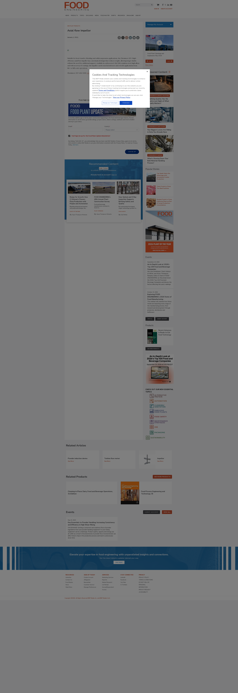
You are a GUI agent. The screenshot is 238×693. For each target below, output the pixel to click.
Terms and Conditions (106, 90)
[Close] (147, 71)
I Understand (125, 103)
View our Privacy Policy (121, 97)
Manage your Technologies (110, 103)
